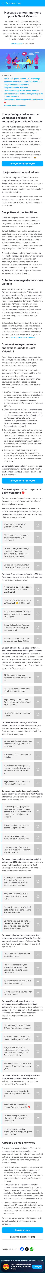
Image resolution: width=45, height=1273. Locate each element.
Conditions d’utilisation (10, 1261)
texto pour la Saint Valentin (23, 337)
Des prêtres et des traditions (16, 88)
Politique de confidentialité (32, 1261)
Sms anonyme (13, 3)
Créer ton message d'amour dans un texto (21, 91)
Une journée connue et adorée (16, 85)
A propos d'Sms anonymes (15, 106)
